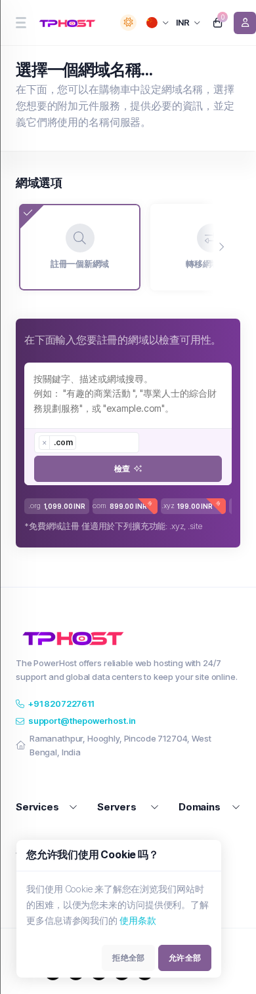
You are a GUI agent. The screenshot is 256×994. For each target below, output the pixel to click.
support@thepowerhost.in (82, 720)
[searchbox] (85, 442)
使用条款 (137, 920)
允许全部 (185, 958)
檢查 (122, 468)
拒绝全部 (128, 958)
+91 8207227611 (61, 703)
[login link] (245, 23)
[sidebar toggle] (21, 23)
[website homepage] (69, 23)
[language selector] (157, 22)
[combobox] (86, 442)
